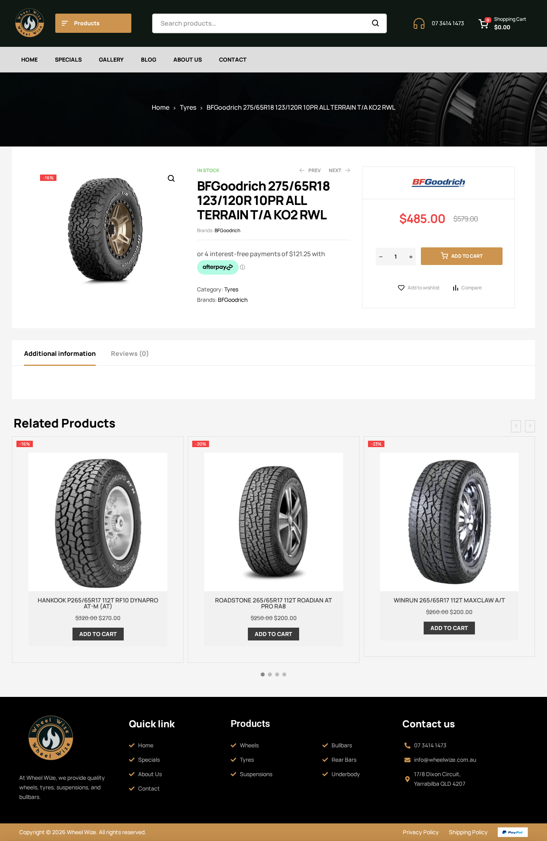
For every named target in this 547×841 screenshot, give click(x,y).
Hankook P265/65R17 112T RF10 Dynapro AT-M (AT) (98, 603)
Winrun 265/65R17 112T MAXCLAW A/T (449, 600)
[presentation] (516, 426)
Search (376, 23)
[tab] (67, 352)
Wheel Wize (81, 832)
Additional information (60, 353)
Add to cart (467, 256)
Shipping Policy (468, 832)
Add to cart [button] (98, 634)
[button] (171, 179)
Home (160, 107)
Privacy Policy (421, 832)
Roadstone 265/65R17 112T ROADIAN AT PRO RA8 (273, 603)
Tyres (188, 107)
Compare (471, 287)
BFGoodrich (227, 230)
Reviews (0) (130, 353)
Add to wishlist (424, 287)
